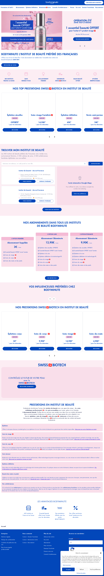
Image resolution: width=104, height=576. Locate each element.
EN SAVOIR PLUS (52, 278)
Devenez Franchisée (49, 548)
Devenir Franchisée (88, 7)
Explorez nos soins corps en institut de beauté (77, 449)
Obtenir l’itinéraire (45, 181)
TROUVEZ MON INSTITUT (82, 39)
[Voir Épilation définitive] (69, 103)
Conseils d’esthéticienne (50, 554)
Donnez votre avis (48, 551)
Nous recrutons (48, 545)
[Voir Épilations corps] (15, 322)
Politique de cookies (81, 573)
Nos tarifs (46, 539)
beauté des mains (35, 479)
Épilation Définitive (32, 7)
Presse (72, 7)
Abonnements (20, 7)
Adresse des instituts (49, 537)
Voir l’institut (27, 181)
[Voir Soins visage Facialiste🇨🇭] (42, 103)
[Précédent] (49, 137)
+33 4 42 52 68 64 (26, 198)
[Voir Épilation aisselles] (15, 103)
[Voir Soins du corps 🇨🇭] (42, 322)
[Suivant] (55, 137)
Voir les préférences (95, 569)
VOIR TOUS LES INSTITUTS (52, 209)
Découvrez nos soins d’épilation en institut (85, 429)
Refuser (82, 569)
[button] (101, 553)
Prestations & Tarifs (7, 7)
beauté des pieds (45, 479)
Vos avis (78, 7)
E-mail (74, 539)
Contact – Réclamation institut (30, 539)
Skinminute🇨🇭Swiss (45, 7)
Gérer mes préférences (80, 193)
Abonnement (47, 542)
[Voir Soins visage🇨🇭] (69, 322)
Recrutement (99, 7)
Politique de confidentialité (8, 539)
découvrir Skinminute (26, 386)
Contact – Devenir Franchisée (30, 537)
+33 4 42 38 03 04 (26, 178)
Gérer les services (67, 565)
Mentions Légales (5, 537)
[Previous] (50, 298)
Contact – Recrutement (28, 542)
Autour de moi (95, 163)
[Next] (54, 298)
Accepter (68, 569)
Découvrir (15, 130)
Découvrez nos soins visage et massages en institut (87, 439)
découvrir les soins (10, 65)
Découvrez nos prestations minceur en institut (20, 459)
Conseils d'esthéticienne (59, 7)
